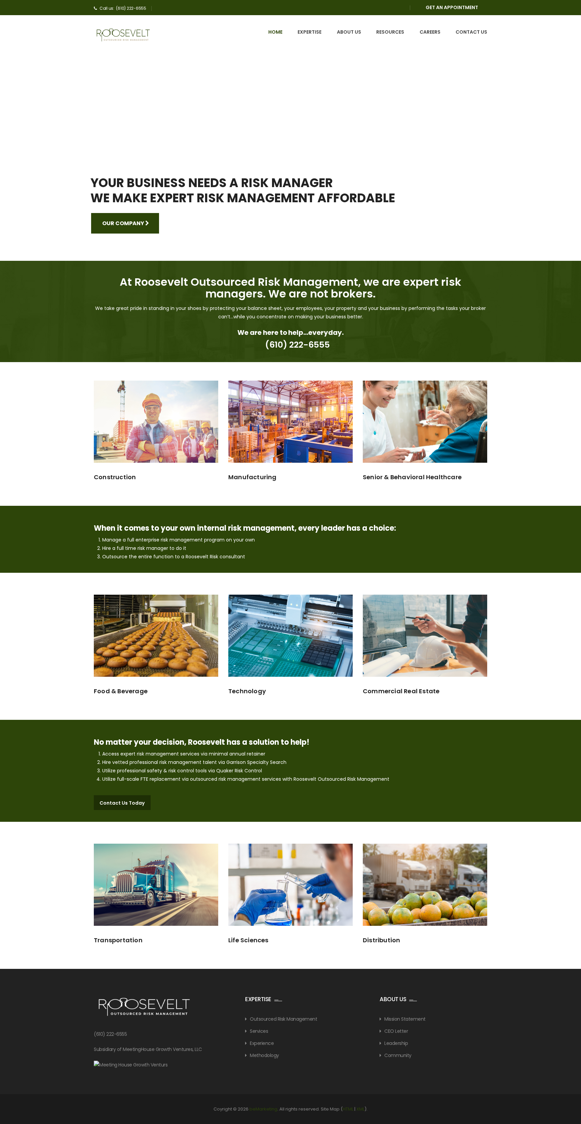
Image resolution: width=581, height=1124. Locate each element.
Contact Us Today (122, 803)
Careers (430, 32)
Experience (262, 1043)
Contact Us (471, 32)
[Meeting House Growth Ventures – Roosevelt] (123, 35)
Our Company (123, 223)
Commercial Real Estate (401, 691)
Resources (390, 32)
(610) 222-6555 (297, 345)
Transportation (118, 940)
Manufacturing (252, 477)
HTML (348, 1108)
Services (259, 1030)
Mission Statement (405, 1018)
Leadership (396, 1043)
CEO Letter (396, 1030)
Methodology (264, 1055)
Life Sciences (248, 940)
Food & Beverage (121, 691)
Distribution (381, 940)
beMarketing (263, 1108)
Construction (115, 477)
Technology (247, 691)
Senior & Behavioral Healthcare (412, 477)
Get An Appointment (452, 7)
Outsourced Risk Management (283, 1018)
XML (360, 1108)
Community (398, 1055)
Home (275, 32)
